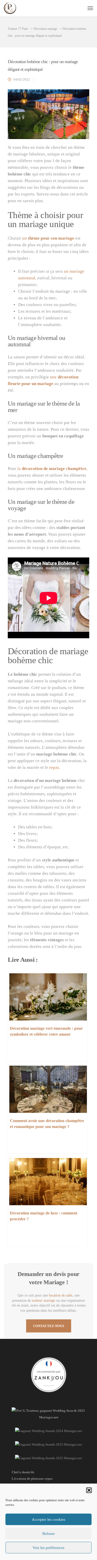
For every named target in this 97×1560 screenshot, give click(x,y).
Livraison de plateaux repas (32, 1478)
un (48, 238)
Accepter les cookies (48, 1519)
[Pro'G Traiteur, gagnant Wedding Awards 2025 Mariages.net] (48, 1417)
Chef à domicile (23, 1472)
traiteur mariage (43, 1300)
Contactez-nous (48, 1326)
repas (54, 767)
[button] (89, 1490)
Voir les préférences (48, 1548)
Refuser (48, 1534)
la (51, 468)
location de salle (60, 1295)
